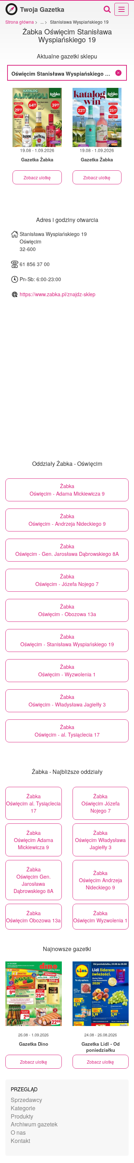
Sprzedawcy (26, 1100)
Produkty (22, 1116)
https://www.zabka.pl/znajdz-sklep (57, 294)
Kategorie (23, 1108)
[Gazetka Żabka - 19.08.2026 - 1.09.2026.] (37, 117)
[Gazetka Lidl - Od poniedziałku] (101, 993)
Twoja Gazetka (42, 9)
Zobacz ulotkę (37, 177)
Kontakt (20, 1140)
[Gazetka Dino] (33, 993)
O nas (18, 1132)
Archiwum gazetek (34, 1124)
